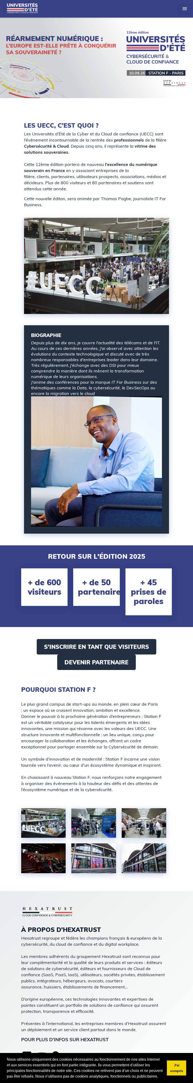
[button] (159, 1077)
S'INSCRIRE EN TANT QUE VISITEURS (96, 646)
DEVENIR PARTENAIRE (96, 662)
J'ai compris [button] (176, 1068)
